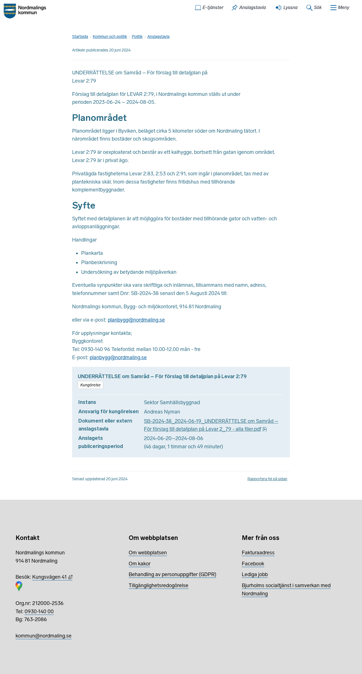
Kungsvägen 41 (52, 577)
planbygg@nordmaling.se (136, 320)
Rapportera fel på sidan (267, 479)
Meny (343, 7)
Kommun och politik (110, 36)
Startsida (80, 36)
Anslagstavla (158, 36)
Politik (137, 36)
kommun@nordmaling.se (44, 636)
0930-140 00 (39, 611)
